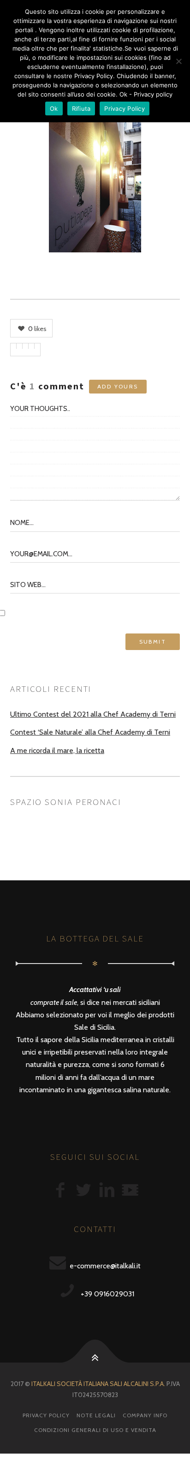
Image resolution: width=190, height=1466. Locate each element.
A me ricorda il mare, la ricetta (57, 750)
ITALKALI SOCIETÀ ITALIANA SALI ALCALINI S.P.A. (98, 1384)
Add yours (117, 386)
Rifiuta (81, 108)
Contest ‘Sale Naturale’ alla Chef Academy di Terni (90, 732)
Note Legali (96, 1415)
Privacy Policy (46, 1415)
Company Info (145, 1415)
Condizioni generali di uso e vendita (95, 1429)
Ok (54, 108)
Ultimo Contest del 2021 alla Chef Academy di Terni (93, 714)
